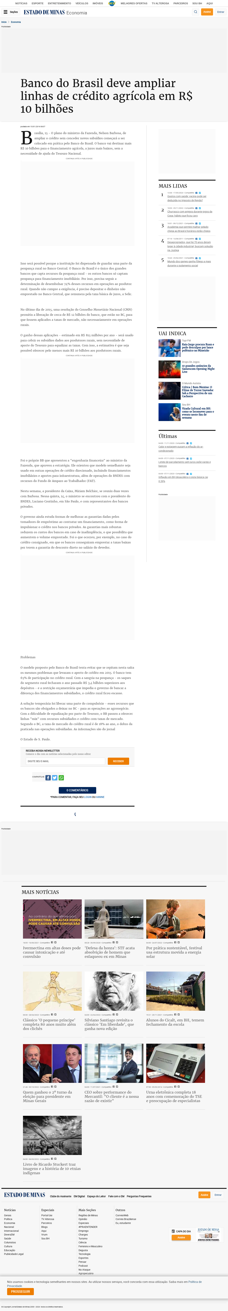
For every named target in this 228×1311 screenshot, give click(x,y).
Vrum (44, 1234)
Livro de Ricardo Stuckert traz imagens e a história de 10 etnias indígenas (52, 1168)
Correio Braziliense (126, 1219)
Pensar (82, 1261)
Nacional (9, 1227)
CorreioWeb (122, 1215)
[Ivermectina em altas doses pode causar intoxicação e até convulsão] (52, 919)
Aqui (43, 1230)
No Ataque (84, 1269)
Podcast (83, 1265)
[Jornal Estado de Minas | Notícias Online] (44, 12)
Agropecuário (86, 1273)
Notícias (21, 3)
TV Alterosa (160, 3)
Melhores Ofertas (134, 3)
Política (8, 1219)
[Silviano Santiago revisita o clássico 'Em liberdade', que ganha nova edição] (114, 991)
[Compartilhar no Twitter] (55, 778)
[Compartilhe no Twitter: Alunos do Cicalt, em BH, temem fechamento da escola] (178, 1014)
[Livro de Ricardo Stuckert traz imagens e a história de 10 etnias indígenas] (52, 1135)
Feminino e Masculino (90, 1246)
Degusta (83, 1250)
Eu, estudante (123, 1223)
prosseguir (20, 1291)
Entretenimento (59, 3)
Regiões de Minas (88, 1215)
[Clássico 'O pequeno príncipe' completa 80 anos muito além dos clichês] (52, 991)
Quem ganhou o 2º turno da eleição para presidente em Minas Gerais (47, 1096)
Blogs (44, 1227)
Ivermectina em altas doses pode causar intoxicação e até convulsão (52, 952)
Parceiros (180, 3)
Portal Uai (46, 1215)
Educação (9, 1250)
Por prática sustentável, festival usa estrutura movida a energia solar (174, 952)
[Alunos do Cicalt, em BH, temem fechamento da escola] (175, 991)
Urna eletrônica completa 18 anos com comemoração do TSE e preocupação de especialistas (174, 1096)
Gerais (7, 1215)
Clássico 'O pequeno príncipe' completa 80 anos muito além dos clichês (49, 1024)
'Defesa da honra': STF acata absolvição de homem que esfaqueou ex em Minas (110, 952)
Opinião (83, 1219)
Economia (76, 12)
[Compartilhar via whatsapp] (61, 778)
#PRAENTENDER (88, 1227)
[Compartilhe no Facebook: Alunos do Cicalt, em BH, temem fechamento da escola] (174, 1014)
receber (118, 761)
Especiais (84, 1223)
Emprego (84, 1230)
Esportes (83, 1258)
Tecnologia (84, 1254)
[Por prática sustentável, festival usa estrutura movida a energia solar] (175, 919)
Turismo (83, 1238)
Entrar (220, 12)
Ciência (83, 1242)
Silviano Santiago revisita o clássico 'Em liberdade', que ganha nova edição (109, 1024)
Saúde (7, 1238)
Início (4, 21)
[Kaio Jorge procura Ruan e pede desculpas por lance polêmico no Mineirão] (170, 348)
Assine (207, 11)
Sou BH (197, 3)
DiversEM (9, 1234)
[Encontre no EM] (195, 12)
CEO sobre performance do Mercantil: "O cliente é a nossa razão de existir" (112, 1096)
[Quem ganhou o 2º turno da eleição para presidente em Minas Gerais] (52, 1063)
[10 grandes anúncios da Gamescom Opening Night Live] (170, 369)
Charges (83, 1234)
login (88, 797)
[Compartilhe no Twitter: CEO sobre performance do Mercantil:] (116, 1087)
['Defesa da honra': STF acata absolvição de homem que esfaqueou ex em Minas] (114, 919)
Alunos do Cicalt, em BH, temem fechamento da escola (175, 1022)
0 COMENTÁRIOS (77, 790)
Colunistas (10, 1242)
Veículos (82, 3)
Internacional (11, 1230)
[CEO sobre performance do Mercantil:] (114, 1063)
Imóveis (98, 3)
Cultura (8, 1246)
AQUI (209, 3)
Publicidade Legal (14, 1254)
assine (100, 797)
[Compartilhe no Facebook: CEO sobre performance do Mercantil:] (113, 1087)
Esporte (37, 3)
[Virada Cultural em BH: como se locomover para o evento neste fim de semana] (170, 412)
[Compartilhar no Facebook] (48, 778)
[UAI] (111, 3)
